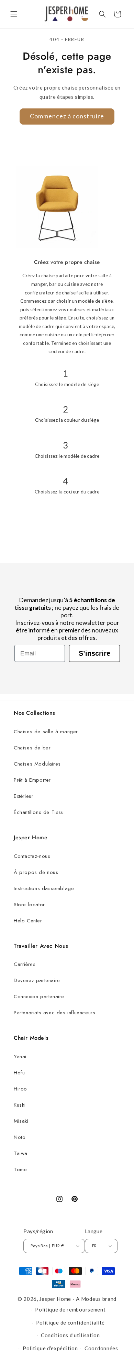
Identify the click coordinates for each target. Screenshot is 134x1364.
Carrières (24, 964)
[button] (13, 14)
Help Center (28, 920)
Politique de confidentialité (70, 1322)
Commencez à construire (67, 116)
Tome (20, 1169)
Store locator (29, 904)
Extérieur (23, 796)
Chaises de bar (32, 747)
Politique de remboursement (70, 1309)
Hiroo (20, 1089)
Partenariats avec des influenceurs (54, 1012)
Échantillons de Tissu (39, 812)
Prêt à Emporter (32, 780)
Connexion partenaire (39, 996)
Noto (19, 1137)
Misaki (21, 1121)
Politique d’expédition (50, 1348)
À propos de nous (36, 872)
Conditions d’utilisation (70, 1335)
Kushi (20, 1105)
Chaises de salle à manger (46, 731)
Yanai (20, 1056)
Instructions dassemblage (44, 888)
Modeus (91, 1299)
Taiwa (20, 1153)
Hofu (19, 1072)
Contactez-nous (32, 856)
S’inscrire (94, 653)
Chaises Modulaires (37, 764)
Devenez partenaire (37, 980)
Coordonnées (101, 1348)
